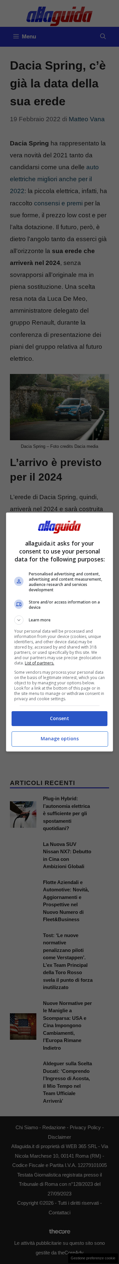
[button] (59, 620)
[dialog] (59, 632)
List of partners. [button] (39, 663)
